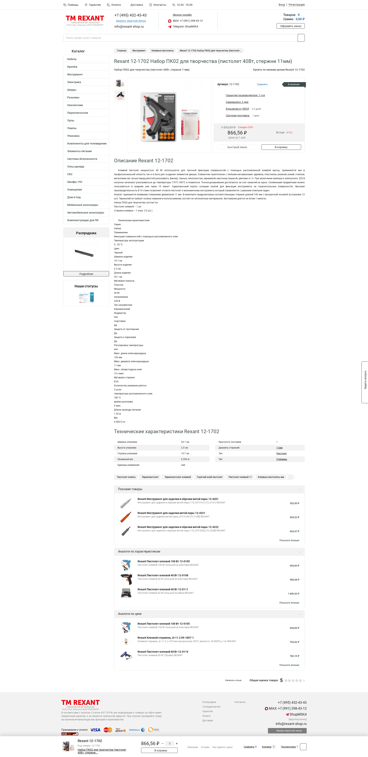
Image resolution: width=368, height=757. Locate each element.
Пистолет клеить (126, 477)
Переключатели (77, 112)
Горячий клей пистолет (210, 477)
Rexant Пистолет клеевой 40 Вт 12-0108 (163, 575)
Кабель (72, 59)
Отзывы (205, 747)
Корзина (266, 746)
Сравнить (249, 746)
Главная (121, 50)
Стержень (281, 459)
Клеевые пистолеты (163, 50)
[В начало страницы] (303, 746)
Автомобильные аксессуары (85, 212)
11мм (279, 447)
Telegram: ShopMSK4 (185, 26)
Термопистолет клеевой (178, 477)
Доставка (136, 4)
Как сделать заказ (222, 747)
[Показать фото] (120, 83)
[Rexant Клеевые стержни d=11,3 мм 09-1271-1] (86, 254)
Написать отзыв (233, 680)
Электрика (74, 82)
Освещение (74, 189)
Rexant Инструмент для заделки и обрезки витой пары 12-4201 (178, 499)
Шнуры (71, 89)
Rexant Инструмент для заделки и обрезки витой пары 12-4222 (178, 527)
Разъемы (73, 97)
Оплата (116, 4)
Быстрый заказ (237, 147)
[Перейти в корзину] (279, 17)
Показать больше (289, 540)
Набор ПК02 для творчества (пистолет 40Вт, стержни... (102, 751)
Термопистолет (150, 477)
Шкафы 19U (74, 181)
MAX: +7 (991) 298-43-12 (187, 20)
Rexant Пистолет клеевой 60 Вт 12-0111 (163, 589)
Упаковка (73, 135)
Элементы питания (79, 151)
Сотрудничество (211, 706)
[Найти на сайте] (301, 38)
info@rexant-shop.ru (291, 724)
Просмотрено (288, 746)
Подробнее (86, 273)
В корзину (281, 147)
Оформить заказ (290, 26)
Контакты (160, 4)
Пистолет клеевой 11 (240, 477)
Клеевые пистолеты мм (271, 477)
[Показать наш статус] (86, 297)
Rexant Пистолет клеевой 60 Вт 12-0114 (163, 651)
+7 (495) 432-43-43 (130, 15)
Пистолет (281, 453)
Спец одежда (75, 166)
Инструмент (75, 74)
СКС (69, 174)
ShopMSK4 (298, 714)
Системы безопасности (82, 158)
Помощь (73, 4)
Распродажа (209, 702)
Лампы (71, 128)
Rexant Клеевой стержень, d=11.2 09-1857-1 (166, 637)
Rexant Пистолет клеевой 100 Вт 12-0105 (164, 561)
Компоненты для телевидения (87, 143)
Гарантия (95, 4)
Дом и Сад (74, 197)
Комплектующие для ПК (83, 220)
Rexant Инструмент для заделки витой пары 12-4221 (171, 513)
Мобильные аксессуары (82, 204)
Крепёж (72, 66)
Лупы (70, 120)
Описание (192, 747)
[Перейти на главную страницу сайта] (84, 21)
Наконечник (75, 105)
